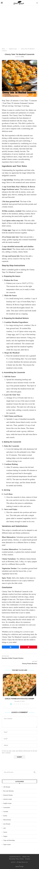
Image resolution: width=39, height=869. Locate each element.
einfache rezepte (7, 799)
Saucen (5, 832)
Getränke (5, 811)
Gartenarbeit (6, 807)
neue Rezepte (6, 824)
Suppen (5, 836)
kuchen (5, 815)
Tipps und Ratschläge (9, 840)
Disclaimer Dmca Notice (16, 859)
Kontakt (27, 859)
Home (3, 48)
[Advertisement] (19, 26)
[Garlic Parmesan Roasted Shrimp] (19, 685)
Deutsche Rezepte (8, 795)
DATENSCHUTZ (15, 856)
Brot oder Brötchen (8, 791)
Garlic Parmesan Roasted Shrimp (19, 699)
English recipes (13, 48)
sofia (22, 56)
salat (4, 828)
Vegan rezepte (7, 844)
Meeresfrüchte (7, 819)
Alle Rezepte (6, 787)
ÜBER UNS (26, 856)
